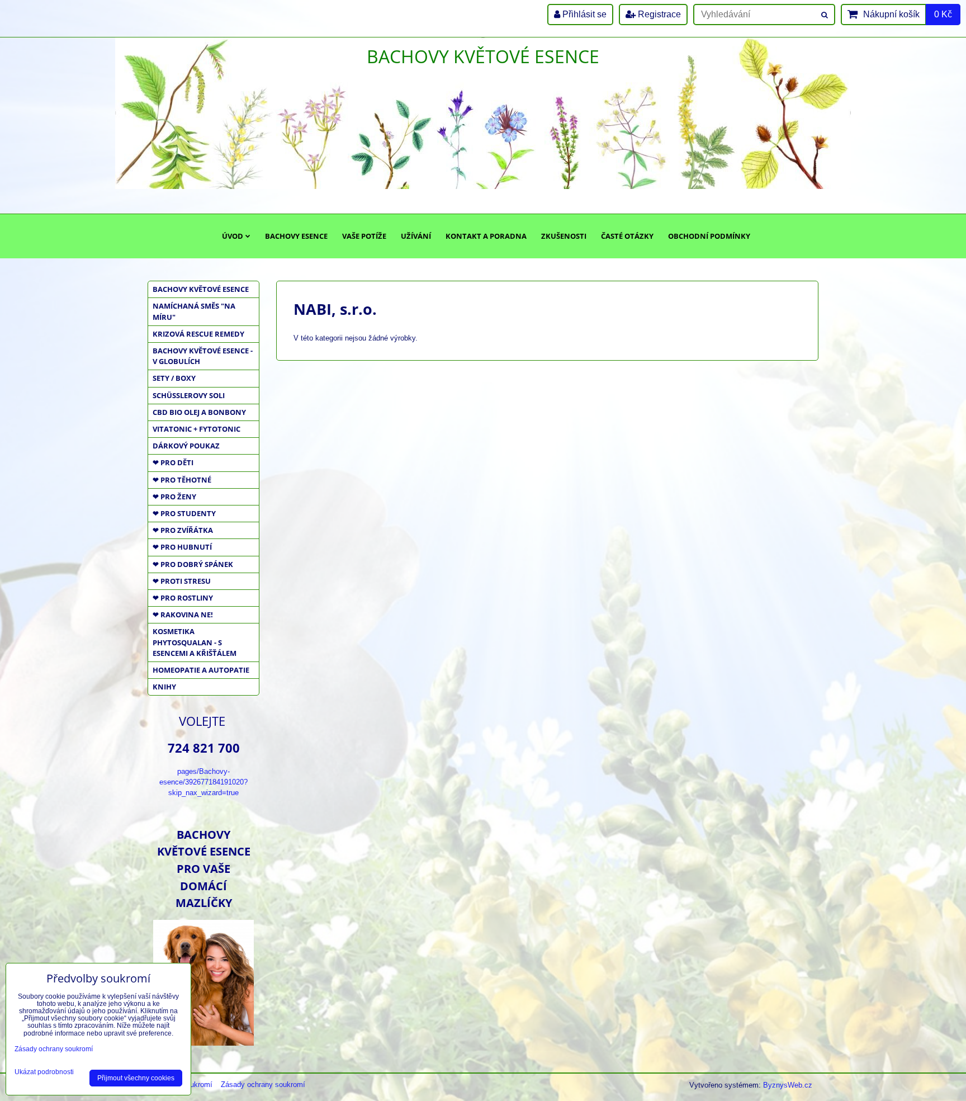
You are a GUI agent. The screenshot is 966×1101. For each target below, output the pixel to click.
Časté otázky (627, 236)
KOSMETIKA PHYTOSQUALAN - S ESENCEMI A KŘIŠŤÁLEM (194, 642)
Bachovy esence (296, 236)
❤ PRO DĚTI (173, 462)
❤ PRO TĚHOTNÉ (182, 480)
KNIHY (164, 687)
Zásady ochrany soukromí (263, 1084)
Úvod (232, 236)
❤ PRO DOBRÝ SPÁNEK (193, 564)
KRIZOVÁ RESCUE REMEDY (198, 334)
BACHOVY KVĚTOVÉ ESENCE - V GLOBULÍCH (203, 356)
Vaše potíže (364, 236)
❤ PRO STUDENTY (184, 513)
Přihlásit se (583, 14)
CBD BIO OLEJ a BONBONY (199, 412)
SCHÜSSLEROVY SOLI (189, 395)
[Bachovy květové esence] (203, 1041)
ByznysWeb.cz (787, 1085)
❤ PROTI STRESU (182, 581)
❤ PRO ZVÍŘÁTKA (183, 530)
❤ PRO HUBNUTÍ (182, 547)
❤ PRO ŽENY (174, 497)
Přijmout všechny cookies (135, 1078)
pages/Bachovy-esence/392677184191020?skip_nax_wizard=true (203, 782)
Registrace (658, 14)
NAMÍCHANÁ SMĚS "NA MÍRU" (194, 311)
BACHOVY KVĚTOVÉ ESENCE (201, 289)
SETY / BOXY (174, 378)
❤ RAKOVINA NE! (183, 614)
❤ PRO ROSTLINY (183, 598)
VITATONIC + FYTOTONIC (196, 429)
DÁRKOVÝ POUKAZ (186, 446)
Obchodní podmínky (709, 236)
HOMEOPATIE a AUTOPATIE (201, 670)
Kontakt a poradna (486, 236)
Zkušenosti (563, 236)
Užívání (416, 236)
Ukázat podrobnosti (44, 1072)
